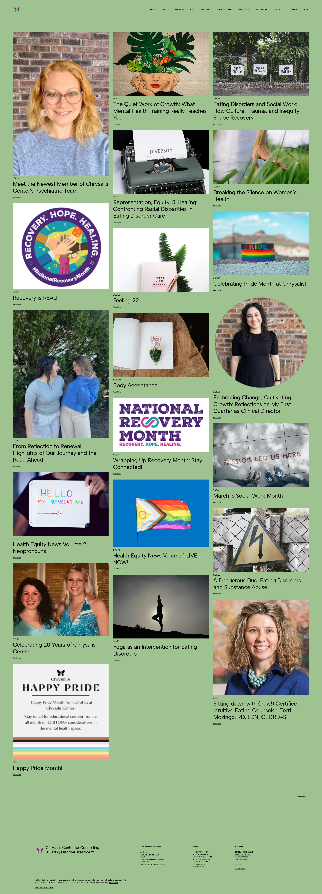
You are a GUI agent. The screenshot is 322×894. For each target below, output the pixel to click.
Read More (17, 197)
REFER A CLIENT (225, 9)
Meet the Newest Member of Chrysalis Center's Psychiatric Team (60, 187)
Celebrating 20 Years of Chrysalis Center (54, 648)
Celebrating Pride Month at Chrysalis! (259, 283)
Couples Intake (145, 857)
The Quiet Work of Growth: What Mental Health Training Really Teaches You (160, 111)
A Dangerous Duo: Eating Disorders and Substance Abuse (257, 584)
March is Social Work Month (248, 495)
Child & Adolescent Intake (149, 854)
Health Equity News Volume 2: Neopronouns (50, 547)
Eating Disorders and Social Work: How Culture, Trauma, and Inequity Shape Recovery (256, 111)
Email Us (238, 864)
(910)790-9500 (243, 857)
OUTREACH (261, 9)
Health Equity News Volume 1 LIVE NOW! (155, 559)
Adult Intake (144, 852)
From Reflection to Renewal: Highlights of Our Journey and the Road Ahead (54, 453)
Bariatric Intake (145, 862)
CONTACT (278, 9)
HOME (152, 9)
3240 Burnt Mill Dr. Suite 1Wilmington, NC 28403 (244, 853)
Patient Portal (240, 869)
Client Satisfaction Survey (44, 887)
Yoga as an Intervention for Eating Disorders (155, 650)
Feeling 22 (126, 300)
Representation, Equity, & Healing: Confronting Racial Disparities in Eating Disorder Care (155, 209)
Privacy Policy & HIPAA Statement (152, 864)
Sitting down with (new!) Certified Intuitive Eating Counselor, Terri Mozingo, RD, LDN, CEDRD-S (255, 710)
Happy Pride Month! (37, 768)
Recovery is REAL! (35, 297)
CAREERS (293, 9)
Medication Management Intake (152, 859)
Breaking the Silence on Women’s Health (254, 195)
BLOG (306, 9)
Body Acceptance (135, 385)
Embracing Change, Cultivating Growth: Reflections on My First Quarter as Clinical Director (252, 404)
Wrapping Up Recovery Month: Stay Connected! (157, 463)
